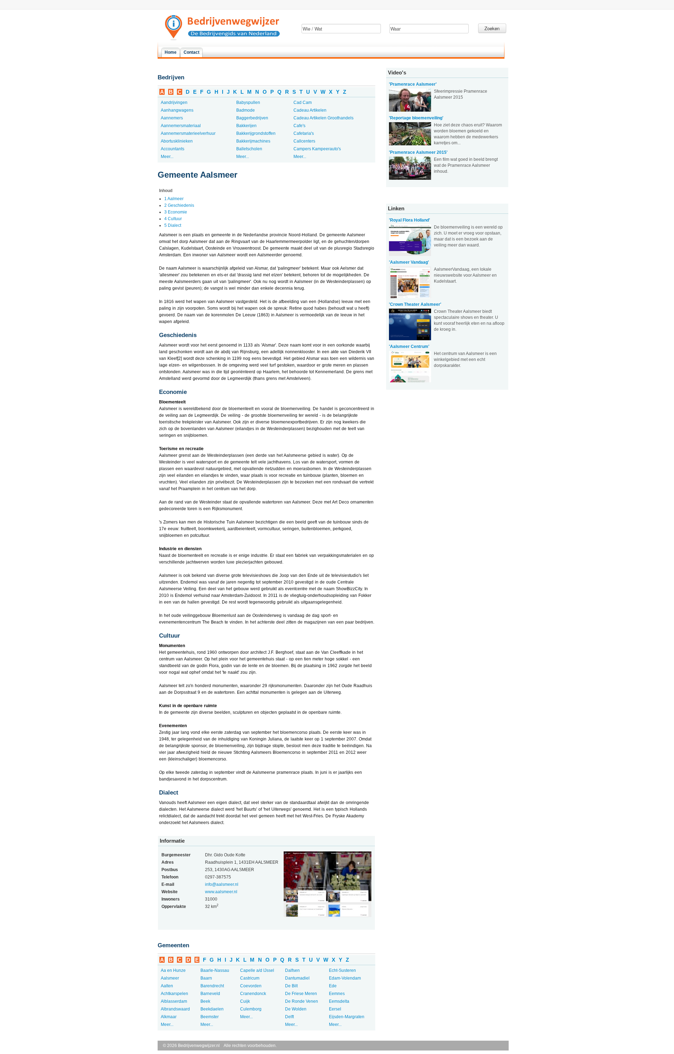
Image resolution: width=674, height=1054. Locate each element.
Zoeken (492, 28)
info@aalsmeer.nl (221, 884)
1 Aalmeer (174, 198)
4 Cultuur (173, 218)
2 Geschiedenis (179, 205)
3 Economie (175, 212)
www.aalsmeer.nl (221, 891)
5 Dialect (172, 225)
